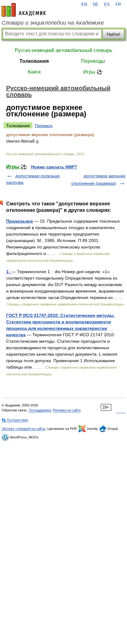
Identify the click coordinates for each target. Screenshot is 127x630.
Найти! (113, 34)
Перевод (43, 125)
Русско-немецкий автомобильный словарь (63, 50)
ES (107, 4)
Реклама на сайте (67, 410)
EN (84, 4)
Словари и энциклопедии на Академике (53, 23)
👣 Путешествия (15, 420)
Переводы (93, 61)
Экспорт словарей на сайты (23, 428)
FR (118, 4)
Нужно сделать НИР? (54, 166)
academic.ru (24, 10)
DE (95, 4)
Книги (34, 72)
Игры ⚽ (93, 72)
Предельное (19, 221)
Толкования (34, 61)
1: (8, 271)
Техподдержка (40, 410)
